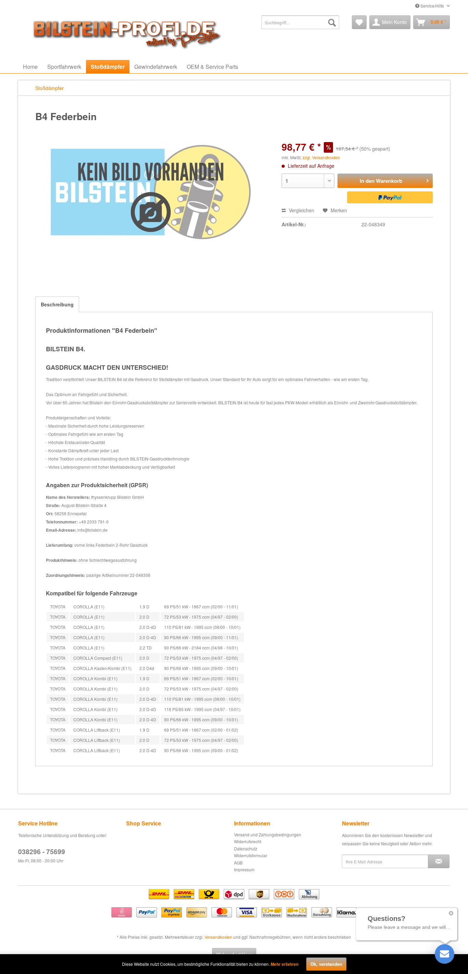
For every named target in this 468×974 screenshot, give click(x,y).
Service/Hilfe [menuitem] (432, 6)
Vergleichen (300, 210)
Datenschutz (245, 848)
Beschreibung (57, 304)
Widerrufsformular (250, 855)
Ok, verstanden (326, 964)
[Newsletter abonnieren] (438, 861)
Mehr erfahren (284, 964)
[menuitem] (300, 22)
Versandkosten (218, 937)
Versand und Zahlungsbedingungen (267, 834)
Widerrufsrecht (247, 841)
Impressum (244, 869)
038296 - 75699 (41, 851)
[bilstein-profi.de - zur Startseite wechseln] (124, 32)
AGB (238, 862)
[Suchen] (332, 22)
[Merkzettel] (359, 22)
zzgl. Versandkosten (321, 157)
